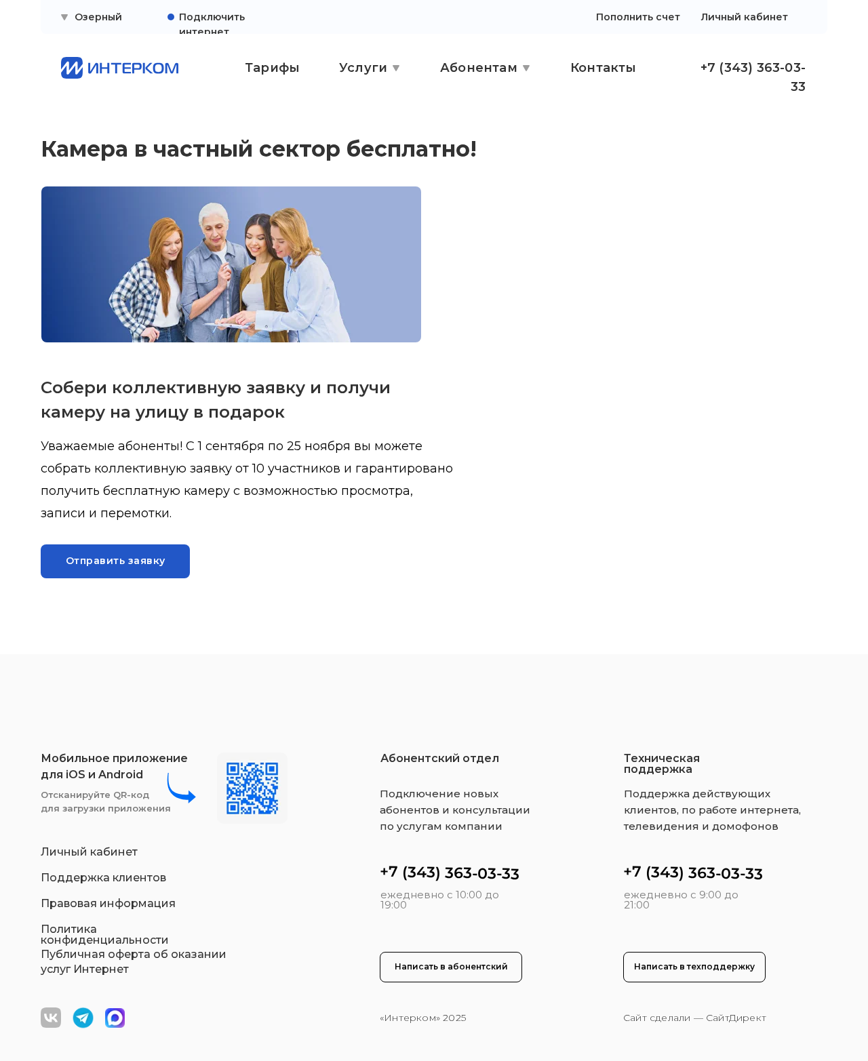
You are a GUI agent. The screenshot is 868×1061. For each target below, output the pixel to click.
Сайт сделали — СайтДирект (694, 1018)
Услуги (363, 67)
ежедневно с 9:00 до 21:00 (681, 899)
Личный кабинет (744, 17)
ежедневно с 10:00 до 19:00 (439, 899)
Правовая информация (108, 903)
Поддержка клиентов (103, 877)
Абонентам (478, 67)
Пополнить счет (638, 17)
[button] (115, 561)
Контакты (603, 67)
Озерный (98, 17)
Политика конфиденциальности (105, 934)
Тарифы (272, 67)
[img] (115, 1018)
